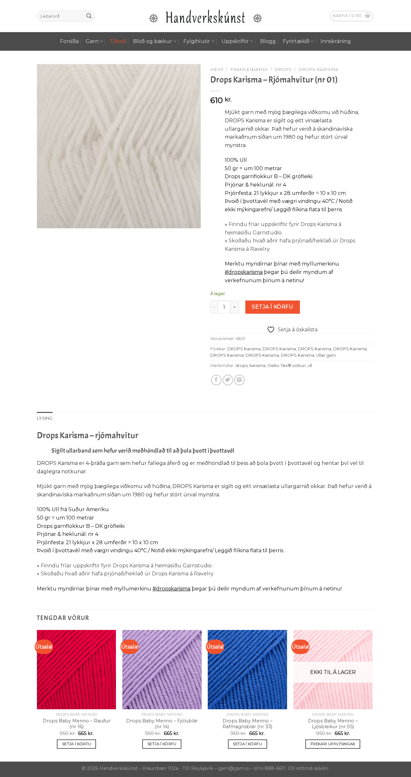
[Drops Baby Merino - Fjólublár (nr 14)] (162, 669)
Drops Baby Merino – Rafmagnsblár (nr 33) (247, 724)
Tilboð (118, 41)
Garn (92, 41)
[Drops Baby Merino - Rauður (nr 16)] (76, 669)
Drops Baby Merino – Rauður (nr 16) (76, 724)
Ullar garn (326, 355)
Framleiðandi (249, 69)
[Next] (372, 695)
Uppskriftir (235, 41)
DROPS (283, 69)
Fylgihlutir (196, 41)
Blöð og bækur (152, 41)
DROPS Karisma (318, 69)
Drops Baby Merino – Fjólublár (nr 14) (162, 724)
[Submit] (88, 16)
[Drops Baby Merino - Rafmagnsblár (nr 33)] (247, 669)
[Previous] (37, 695)
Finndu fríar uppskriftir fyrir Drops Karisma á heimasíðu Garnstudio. (127, 566)
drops (241, 365)
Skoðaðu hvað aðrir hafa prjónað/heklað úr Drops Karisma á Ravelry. (127, 574)
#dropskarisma (244, 272)
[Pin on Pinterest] (239, 380)
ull (310, 365)
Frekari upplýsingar (332, 744)
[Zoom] (45, 220)
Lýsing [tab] (45, 418)
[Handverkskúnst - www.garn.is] (205, 16)
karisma (257, 365)
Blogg (268, 41)
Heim (216, 69)
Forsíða (69, 41)
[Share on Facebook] (216, 380)
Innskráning (335, 41)
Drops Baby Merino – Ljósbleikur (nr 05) (333, 724)
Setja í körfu (272, 307)
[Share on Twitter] (228, 380)
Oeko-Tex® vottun (286, 365)
